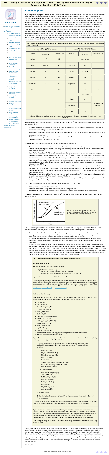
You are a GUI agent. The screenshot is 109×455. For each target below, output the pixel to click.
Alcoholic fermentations (14, 66)
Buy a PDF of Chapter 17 (15, 123)
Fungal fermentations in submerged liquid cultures (15, 34)
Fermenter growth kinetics (15, 48)
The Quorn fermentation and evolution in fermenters (14, 88)
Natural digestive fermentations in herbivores (13, 97)
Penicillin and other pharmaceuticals (13, 72)
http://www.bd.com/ (61, 288)
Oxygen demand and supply (14, 39)
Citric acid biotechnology (15, 69)
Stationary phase (13, 52)
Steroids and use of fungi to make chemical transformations (15, 83)
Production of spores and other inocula (15, 93)
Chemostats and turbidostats (13, 60)
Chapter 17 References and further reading (14, 120)
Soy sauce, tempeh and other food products (14, 116)
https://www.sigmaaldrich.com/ (42, 288)
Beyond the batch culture (15, 57)
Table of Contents (10, 23)
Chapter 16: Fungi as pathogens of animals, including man (12, 27)
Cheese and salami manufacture (13, 113)
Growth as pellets (13, 55)
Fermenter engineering (14, 42)
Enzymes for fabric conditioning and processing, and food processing (14, 77)
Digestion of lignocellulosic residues (14, 104)
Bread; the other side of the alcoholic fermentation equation (15, 108)
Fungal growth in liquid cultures (14, 45)
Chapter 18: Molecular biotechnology (9, 126)
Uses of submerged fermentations (13, 64)
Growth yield (12, 50)
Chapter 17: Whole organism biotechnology (11, 30)
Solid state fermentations (15, 101)
